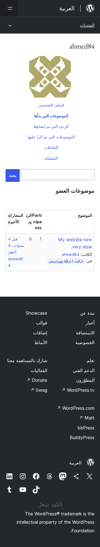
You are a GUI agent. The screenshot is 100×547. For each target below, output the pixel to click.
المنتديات (87, 25)
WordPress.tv (77, 390)
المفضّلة (51, 158)
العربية (75, 462)
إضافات (40, 332)
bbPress (86, 428)
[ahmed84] (50, 78)
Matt (86, 418)
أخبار (90, 322)
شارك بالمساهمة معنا (27, 360)
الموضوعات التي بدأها (51, 115)
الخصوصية (84, 342)
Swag (38, 390)
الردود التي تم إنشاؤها (51, 126)
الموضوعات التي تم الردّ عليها (51, 136)
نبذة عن (87, 313)
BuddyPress (82, 437)
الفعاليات (39, 370)
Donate (36, 380)
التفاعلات (51, 147)
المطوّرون (85, 380)
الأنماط (40, 342)
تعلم (90, 360)
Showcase (36, 313)
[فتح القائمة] (9, 8)
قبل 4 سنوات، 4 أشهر (16, 245)
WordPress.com (75, 408)
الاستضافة (85, 332)
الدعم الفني (83, 370)
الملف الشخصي (51, 105)
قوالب (41, 322)
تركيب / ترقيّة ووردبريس (66, 261)
